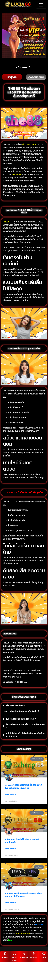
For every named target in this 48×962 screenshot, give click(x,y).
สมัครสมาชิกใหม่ (23, 933)
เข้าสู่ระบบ (12, 77)
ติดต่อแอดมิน (36, 77)
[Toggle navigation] (41, 5)
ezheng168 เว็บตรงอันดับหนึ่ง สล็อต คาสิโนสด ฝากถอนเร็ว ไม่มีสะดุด (23, 786)
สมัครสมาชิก (24, 67)
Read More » (10, 794)
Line (10, 939)
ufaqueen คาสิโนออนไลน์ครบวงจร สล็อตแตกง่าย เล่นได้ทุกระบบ (23, 894)
